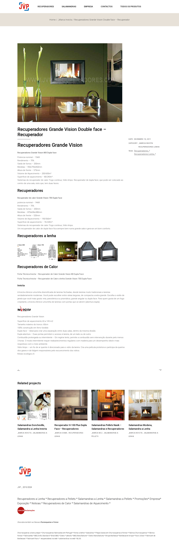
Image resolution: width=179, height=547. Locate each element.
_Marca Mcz (97, 433)
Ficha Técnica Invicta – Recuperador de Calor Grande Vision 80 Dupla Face (50, 274)
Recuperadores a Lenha (31, 498)
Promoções (141, 498)
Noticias (36, 503)
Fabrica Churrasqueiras (138, 533)
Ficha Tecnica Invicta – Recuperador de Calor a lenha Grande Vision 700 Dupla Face (54, 278)
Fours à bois (139, 536)
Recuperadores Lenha (149, 147)
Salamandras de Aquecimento (91, 503)
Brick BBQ (55, 536)
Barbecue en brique (126, 536)
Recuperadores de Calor (57, 503)
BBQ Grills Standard (42, 536)
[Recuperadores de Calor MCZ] (24, 309)
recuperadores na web (49, 539)
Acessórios (90, 533)
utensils (69, 536)
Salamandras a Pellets (119, 498)
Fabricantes (28, 536)
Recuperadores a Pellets (61, 498)
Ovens (62, 536)
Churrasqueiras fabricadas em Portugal (57, 533)
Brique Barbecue (111, 536)
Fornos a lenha (79, 533)
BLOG (79, 539)
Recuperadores (141, 151)
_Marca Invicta (146, 143)
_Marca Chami (61, 433)
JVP (19, 487)
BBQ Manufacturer (80, 536)
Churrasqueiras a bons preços (28, 533)
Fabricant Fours (33, 539)
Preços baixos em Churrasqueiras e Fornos (111, 533)
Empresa (155, 498)
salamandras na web (67, 539)
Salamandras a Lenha (91, 498)
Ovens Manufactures (96, 536)
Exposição (23, 503)
